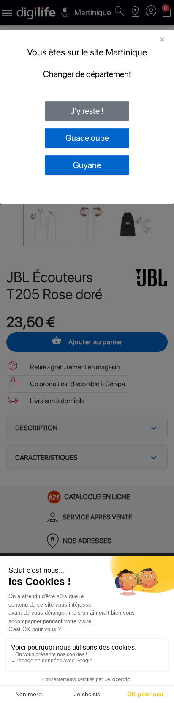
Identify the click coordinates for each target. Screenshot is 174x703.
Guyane (87, 165)
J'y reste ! (87, 111)
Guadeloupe (87, 138)
